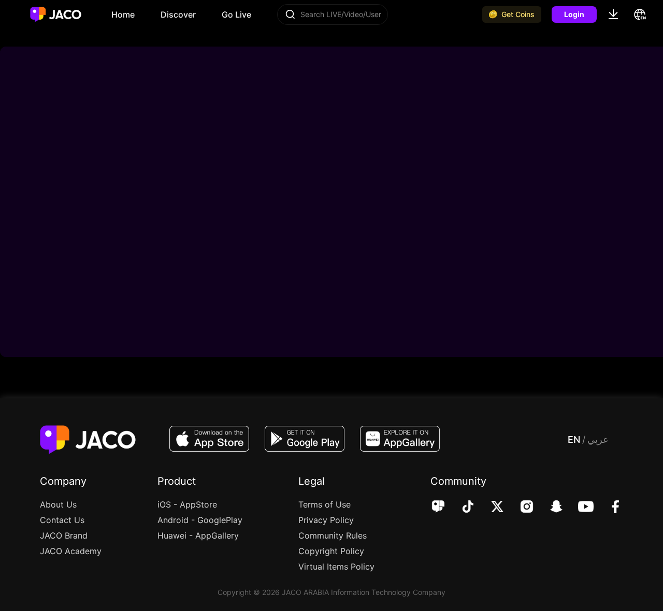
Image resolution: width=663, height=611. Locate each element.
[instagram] (520, 507)
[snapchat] (549, 507)
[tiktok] (460, 507)
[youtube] (579, 507)
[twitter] (490, 507)
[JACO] (438, 507)
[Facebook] (608, 507)
